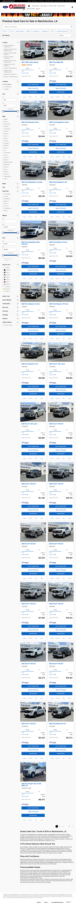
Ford (5, 31)
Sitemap (38, 902)
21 (69, 826)
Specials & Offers (31, 8)
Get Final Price (33, 92)
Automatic (45, 31)
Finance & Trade (52, 6)
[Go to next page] (72, 826)
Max (3, 102)
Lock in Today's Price (33, 84)
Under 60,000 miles (63, 31)
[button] (33, 65)
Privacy (46, 902)
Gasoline (36, 31)
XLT (53, 31)
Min (3, 97)
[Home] (5, 7)
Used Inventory (43, 6)
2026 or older (20, 31)
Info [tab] (39, 68)
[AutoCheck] (52, 81)
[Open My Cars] (72, 7)
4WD (29, 31)
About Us (38, 8)
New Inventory (35, 6)
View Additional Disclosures (57, 902)
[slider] (3, 111)
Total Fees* (24, 73)
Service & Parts (61, 6)
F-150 (11, 31)
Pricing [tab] (27, 68)
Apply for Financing (33, 88)
